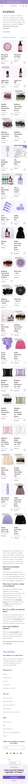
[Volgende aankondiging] (25, 2)
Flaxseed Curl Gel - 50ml (4, 57)
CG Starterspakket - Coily (5, 191)
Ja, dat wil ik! (14, 777)
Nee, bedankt (14, 780)
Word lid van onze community (11, 712)
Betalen (5, 674)
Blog (4, 725)
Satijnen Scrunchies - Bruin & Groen (18, 107)
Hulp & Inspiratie (7, 729)
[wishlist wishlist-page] (23, 6)
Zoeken (5, 736)
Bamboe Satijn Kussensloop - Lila (17, 383)
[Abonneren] (23, 747)
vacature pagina (14, 632)
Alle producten (7, 722)
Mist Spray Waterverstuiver (5, 500)
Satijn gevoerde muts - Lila (5, 530)
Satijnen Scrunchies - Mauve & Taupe (5, 135)
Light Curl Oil (17, 82)
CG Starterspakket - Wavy (5, 328)
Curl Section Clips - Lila (5, 218)
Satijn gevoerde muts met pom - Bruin (17, 502)
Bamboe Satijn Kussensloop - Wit (17, 441)
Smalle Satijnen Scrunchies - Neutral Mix (18, 472)
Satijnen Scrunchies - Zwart (5, 301)
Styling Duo (3, 242)
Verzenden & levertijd (9, 688)
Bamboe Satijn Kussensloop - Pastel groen (18, 412)
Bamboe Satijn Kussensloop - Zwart (5, 383)
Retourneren (6, 684)
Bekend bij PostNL (8, 701)
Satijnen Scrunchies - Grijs (18, 134)
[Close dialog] (25, 766)
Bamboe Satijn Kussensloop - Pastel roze (5, 442)
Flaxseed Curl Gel (17, 56)
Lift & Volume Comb (17, 190)
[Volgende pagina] (18, 543)
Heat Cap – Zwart (17, 300)
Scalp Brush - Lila (16, 218)
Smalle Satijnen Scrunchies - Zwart (5, 411)
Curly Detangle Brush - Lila (4, 163)
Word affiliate (7, 708)
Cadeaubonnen (7, 677)
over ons (8, 643)
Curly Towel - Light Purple (3, 356)
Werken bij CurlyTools (9, 705)
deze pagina (17, 619)
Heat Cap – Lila (17, 272)
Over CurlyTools (7, 698)
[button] (26, 6)
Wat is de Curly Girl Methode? (11, 732)
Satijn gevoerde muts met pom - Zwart (17, 245)
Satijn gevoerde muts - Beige (4, 471)
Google (7, 604)
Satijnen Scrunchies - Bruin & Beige (18, 328)
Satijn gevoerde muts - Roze (17, 356)
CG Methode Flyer (17, 162)
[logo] (12, 6)
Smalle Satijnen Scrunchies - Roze (5, 107)
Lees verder (6, 31)
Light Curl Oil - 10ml (4, 82)
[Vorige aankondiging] (3, 2)
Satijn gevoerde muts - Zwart (17, 531)
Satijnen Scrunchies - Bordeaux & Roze (5, 274)
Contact (5, 681)
